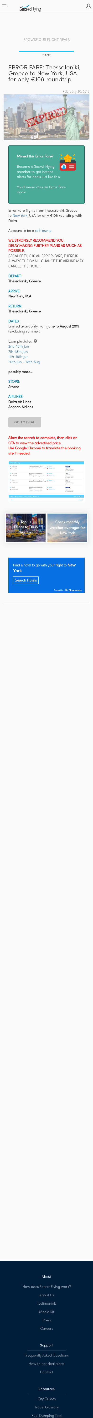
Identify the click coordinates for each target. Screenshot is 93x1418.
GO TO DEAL (24, 422)
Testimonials (46, 1303)
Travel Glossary (46, 1407)
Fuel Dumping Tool (46, 1416)
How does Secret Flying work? (46, 1287)
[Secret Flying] (30, 6)
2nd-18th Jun (18, 346)
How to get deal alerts (46, 1364)
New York (20, 215)
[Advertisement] (46, 25)
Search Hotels (26, 580)
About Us (46, 1295)
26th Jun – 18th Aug (24, 362)
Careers (46, 1328)
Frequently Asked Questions (47, 1355)
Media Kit (46, 1312)
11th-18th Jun (18, 357)
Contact (46, 1372)
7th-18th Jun (18, 352)
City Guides (47, 1399)
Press (46, 1320)
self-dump (43, 231)
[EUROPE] (46, 52)
